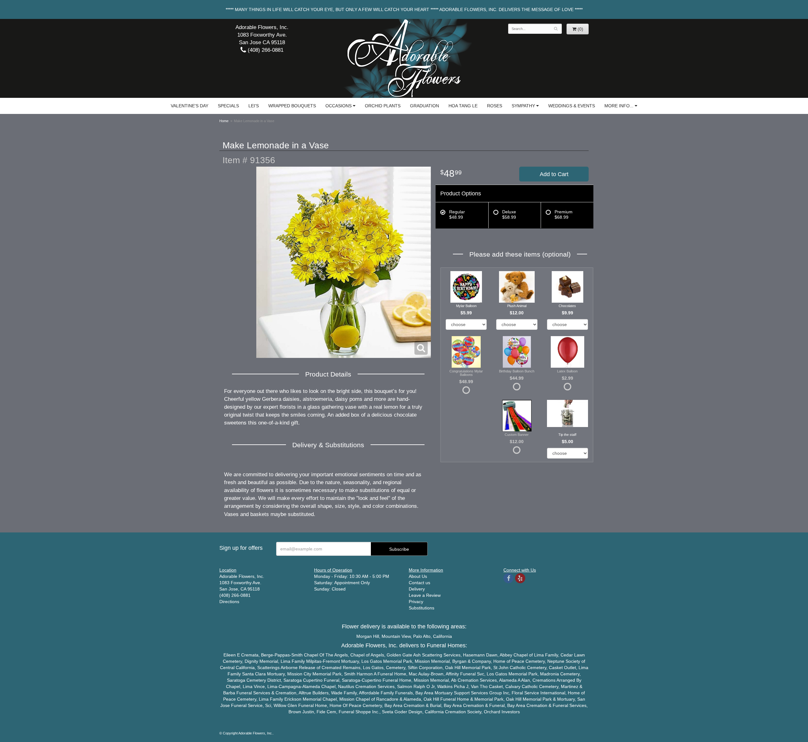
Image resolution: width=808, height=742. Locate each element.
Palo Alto (422, 636)
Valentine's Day (189, 105)
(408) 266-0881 (264, 50)
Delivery (417, 588)
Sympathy (523, 105)
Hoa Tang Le (463, 105)
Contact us (419, 582)
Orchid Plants (383, 105)
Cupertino (313, 680)
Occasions (338, 105)
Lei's (253, 105)
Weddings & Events (571, 105)
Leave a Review (425, 595)
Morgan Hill (367, 636)
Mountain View (396, 636)
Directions (229, 601)
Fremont (331, 661)
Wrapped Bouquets (292, 105)
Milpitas (313, 661)
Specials (228, 105)
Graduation (424, 105)
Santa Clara (254, 673)
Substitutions (421, 607)
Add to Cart (554, 174)
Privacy (416, 601)
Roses (494, 105)
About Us (418, 576)
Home (224, 121)
